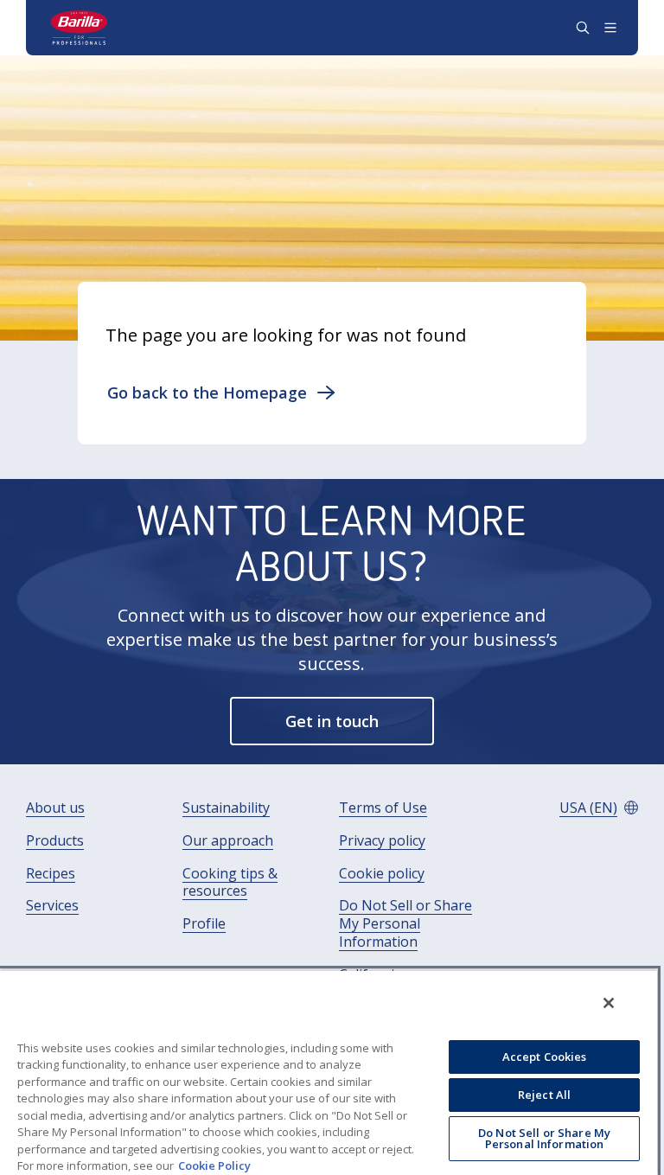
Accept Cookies (544, 1056)
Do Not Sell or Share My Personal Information (405, 923)
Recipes (50, 874)
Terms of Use (383, 808)
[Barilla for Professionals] (79, 27)
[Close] (609, 1003)
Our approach (227, 841)
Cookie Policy (214, 1165)
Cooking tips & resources (230, 883)
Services (52, 906)
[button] (221, 392)
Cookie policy (382, 874)
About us (55, 808)
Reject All (544, 1094)
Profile (204, 924)
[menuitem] (55, 808)
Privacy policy (382, 841)
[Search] (583, 28)
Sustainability (226, 808)
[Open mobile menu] (610, 28)
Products (55, 841)
